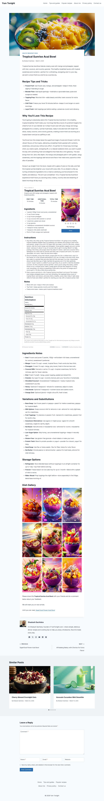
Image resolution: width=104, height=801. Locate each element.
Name (23, 759)
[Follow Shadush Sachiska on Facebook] (29, 637)
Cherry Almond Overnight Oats (24, 697)
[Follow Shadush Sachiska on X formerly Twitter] (32, 637)
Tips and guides (54, 3)
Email (45, 759)
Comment (24, 731)
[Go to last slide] (11, 687)
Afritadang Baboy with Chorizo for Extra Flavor (70, 647)
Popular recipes (67, 3)
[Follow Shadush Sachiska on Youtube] (39, 637)
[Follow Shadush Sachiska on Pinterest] (46, 637)
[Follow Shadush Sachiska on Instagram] (36, 637)
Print (70, 231)
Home (45, 3)
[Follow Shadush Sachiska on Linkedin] (42, 637)
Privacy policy (87, 3)
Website (67, 759)
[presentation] (29, 679)
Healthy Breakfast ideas (30, 53)
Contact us (97, 3)
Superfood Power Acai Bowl (45, 610)
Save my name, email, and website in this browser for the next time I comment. (46, 765)
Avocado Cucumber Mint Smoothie (70, 697)
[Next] (92, 687)
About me (77, 3)
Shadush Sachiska (29, 61)
